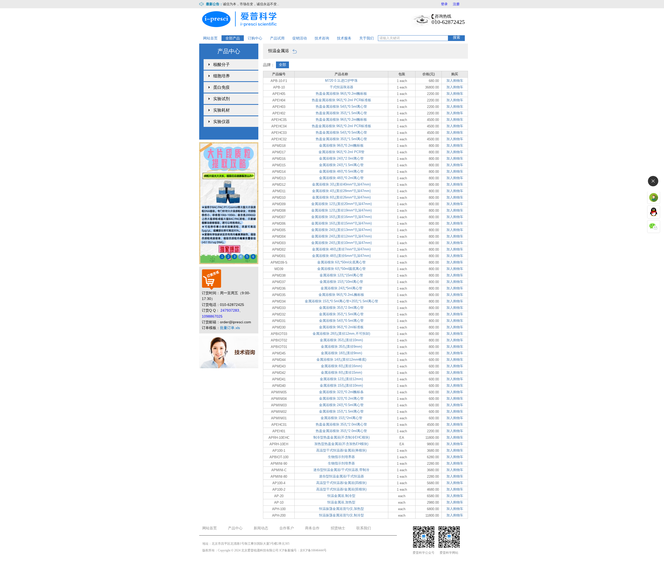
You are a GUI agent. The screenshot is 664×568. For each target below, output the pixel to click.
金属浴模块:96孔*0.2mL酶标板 (341, 295)
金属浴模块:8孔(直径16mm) (341, 366)
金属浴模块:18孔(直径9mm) (341, 353)
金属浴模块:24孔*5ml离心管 (341, 288)
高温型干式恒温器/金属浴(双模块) (341, 489)
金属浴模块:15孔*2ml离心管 (341, 418)
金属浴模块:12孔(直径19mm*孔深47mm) (341, 210)
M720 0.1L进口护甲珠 (341, 81)
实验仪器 (221, 121)
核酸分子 (221, 64)
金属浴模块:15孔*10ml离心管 (341, 282)
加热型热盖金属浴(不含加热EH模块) (341, 444)
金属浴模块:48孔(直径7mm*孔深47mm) (341, 249)
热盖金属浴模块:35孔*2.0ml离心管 (341, 424)
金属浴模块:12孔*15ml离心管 (341, 275)
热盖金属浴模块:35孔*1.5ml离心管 (341, 113)
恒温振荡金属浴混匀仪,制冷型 (341, 515)
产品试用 (277, 38)
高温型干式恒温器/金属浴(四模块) (341, 483)
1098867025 (212, 316)
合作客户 (286, 528)
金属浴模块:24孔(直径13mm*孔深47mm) (341, 230)
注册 (456, 4)
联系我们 (363, 528)
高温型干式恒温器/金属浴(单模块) (341, 450)
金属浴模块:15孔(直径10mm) (341, 385)
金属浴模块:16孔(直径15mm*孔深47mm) (341, 223)
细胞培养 (221, 76)
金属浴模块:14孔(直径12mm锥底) (341, 359)
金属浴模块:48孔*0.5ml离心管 (341, 171)
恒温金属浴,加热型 (341, 502)
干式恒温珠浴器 (341, 87)
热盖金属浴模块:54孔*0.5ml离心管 (341, 106)
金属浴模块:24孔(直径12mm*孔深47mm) (341, 236)
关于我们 (366, 38)
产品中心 (235, 528)
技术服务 (344, 38)
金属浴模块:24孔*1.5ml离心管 (341, 165)
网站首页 (210, 38)
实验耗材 (221, 110)
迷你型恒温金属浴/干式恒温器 (341, 476)
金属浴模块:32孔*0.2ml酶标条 (341, 392)
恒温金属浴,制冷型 (341, 496)
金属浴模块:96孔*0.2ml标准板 (341, 327)
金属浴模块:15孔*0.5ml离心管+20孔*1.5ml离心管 (341, 301)
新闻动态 (261, 528)
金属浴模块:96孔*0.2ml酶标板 (341, 145)
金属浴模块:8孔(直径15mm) (341, 372)
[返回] (293, 51)
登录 (444, 4)
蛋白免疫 (221, 87)
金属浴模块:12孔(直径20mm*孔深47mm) (341, 204)
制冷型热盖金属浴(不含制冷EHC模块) (341, 437)
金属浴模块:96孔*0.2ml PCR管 (341, 152)
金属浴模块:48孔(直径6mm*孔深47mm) (341, 256)
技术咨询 (322, 38)
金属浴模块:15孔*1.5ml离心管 (341, 411)
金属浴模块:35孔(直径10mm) (341, 340)
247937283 (229, 310)
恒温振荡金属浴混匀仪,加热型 (341, 509)
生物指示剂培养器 (341, 457)
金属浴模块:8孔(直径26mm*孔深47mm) (341, 197)
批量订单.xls (230, 328)
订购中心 (255, 38)
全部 (282, 65)
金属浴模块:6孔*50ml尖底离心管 (341, 262)
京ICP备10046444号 (313, 550)
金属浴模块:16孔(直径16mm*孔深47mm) (341, 217)
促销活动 (299, 38)
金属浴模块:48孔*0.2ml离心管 (341, 178)
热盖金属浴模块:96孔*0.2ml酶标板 (341, 93)
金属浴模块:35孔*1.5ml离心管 (341, 314)
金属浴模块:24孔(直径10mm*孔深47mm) (341, 243)
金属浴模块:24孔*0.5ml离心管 (341, 405)
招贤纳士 (338, 528)
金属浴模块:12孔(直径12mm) (341, 379)
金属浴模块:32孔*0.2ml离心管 (341, 398)
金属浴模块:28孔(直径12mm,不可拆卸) (341, 334)
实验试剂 (221, 99)
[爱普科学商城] (241, 18)
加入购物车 (454, 81)
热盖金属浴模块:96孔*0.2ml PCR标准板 (341, 100)
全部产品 (232, 38)
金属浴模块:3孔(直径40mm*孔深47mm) (341, 184)
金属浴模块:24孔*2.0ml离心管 (341, 158)
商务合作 (312, 528)
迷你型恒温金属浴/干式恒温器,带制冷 (341, 470)
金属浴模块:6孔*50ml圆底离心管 (341, 269)
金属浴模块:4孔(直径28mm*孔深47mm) (341, 191)
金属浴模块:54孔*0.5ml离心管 (341, 321)
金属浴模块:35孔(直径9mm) (341, 346)
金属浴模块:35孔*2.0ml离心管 (341, 308)
